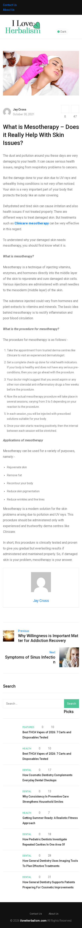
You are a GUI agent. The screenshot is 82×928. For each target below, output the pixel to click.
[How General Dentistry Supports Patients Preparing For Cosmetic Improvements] (11, 882)
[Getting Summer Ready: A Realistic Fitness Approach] (11, 818)
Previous (23, 631)
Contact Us (10, 5)
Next (52, 652)
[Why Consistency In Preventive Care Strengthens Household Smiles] (11, 796)
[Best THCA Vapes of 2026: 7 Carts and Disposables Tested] (11, 732)
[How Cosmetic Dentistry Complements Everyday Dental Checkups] (11, 775)
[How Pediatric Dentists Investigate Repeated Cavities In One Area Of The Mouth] (11, 839)
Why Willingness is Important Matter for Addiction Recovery (48, 638)
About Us (9, 9)
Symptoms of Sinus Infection (30, 659)
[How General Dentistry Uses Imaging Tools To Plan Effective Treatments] (11, 861)
